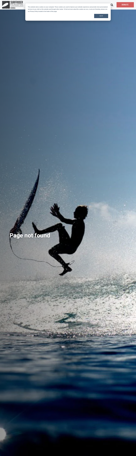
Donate (125, 5)
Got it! (101, 16)
